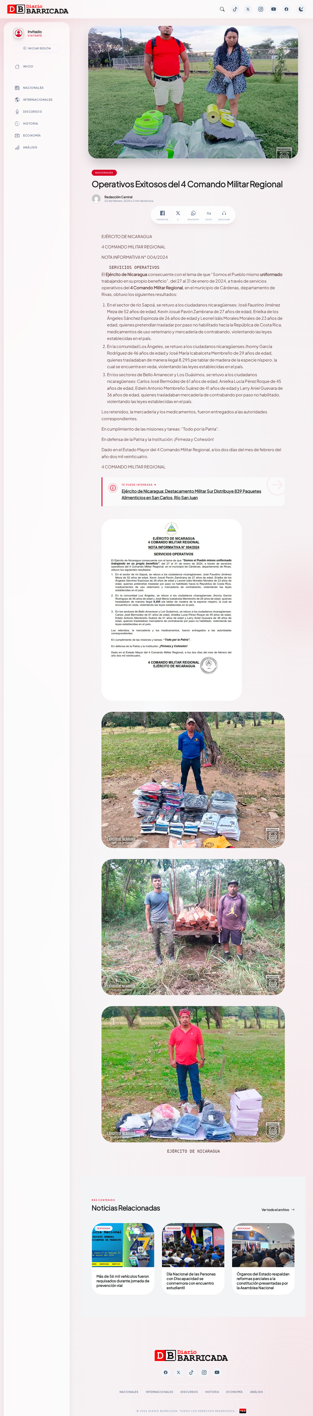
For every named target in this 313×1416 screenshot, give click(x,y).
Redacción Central (118, 197)
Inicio (28, 66)
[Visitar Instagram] (260, 9)
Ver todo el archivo (275, 1209)
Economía (32, 135)
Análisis (30, 147)
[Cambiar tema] (301, 9)
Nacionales (33, 87)
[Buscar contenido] (222, 9)
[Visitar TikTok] (235, 9)
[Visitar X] (248, 9)
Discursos (32, 111)
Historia (30, 123)
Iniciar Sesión (39, 48)
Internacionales (38, 99)
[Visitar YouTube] (273, 9)
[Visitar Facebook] (286, 9)
